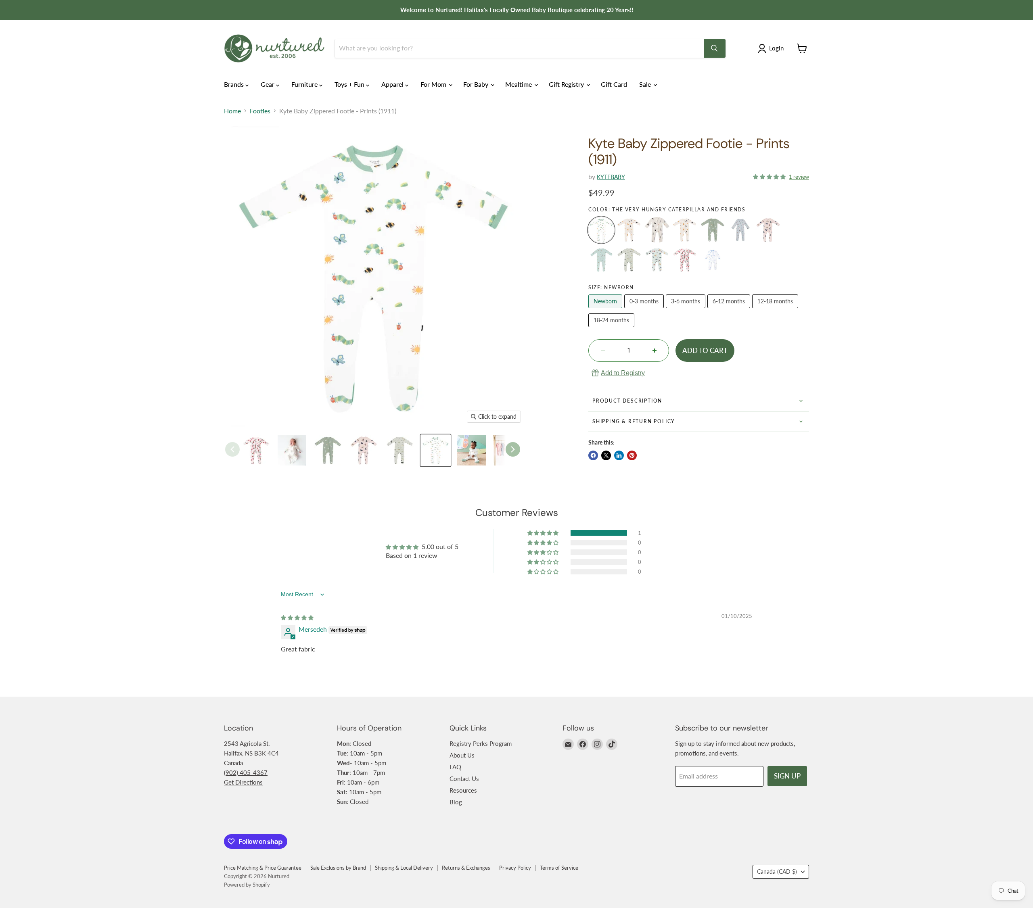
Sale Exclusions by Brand (338, 867)
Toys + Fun (350, 84)
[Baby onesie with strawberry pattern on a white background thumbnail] (256, 450)
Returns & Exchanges (466, 867)
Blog (456, 802)
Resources (463, 790)
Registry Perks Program (481, 743)
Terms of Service (559, 867)
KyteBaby (611, 176)
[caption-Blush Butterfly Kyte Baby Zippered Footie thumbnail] (364, 450)
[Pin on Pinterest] (632, 455)
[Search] (715, 48)
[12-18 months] (776, 309)
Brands (234, 84)
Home (232, 111)
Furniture (305, 84)
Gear (268, 84)
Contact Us (464, 778)
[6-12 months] (729, 309)
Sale (645, 84)
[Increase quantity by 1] (654, 350)
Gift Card (614, 84)
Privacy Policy (515, 867)
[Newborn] (606, 309)
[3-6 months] (686, 309)
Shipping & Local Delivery (404, 867)
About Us (462, 755)
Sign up (787, 776)
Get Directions (243, 782)
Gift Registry (567, 84)
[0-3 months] (645, 309)
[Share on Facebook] (593, 455)
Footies (260, 111)
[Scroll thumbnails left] (232, 449)
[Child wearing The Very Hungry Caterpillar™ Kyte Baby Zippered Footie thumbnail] (471, 450)
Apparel (393, 84)
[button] (770, 176)
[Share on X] (606, 455)
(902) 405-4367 (246, 772)
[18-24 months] (612, 328)
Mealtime (519, 84)
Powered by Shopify (247, 884)
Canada (777, 871)
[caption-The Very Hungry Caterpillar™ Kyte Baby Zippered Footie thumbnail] (435, 450)
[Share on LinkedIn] (619, 455)
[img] (297, 617)
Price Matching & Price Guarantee (262, 867)
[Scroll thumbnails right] (513, 449)
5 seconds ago (623, 372)
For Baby (476, 84)
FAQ (455, 766)
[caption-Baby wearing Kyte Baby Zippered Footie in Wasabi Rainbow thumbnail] (292, 450)
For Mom (434, 84)
